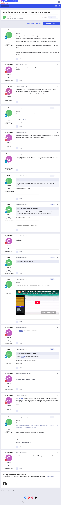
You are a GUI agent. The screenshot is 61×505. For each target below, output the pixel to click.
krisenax (9, 86)
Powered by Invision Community (30, 502)
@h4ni (21, 330)
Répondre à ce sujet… (16, 484)
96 (9, 77)
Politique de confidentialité (26, 501)
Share (45, 17)
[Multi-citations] (17, 59)
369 (9, 166)
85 (9, 99)
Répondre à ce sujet (51, 23)
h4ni (10, 16)
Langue (16, 501)
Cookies (45, 501)
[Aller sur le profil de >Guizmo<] (9, 159)
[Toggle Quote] (18, 179)
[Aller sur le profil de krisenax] (9, 91)
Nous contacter (38, 501)
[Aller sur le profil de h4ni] (4, 17)
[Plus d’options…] (57, 30)
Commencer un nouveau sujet (33, 23)
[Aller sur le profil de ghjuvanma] (9, 69)
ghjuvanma (9, 64)
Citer (20, 58)
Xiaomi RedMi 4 (20, 18)
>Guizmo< (8, 154)
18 (9, 42)
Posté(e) (21, 30)
